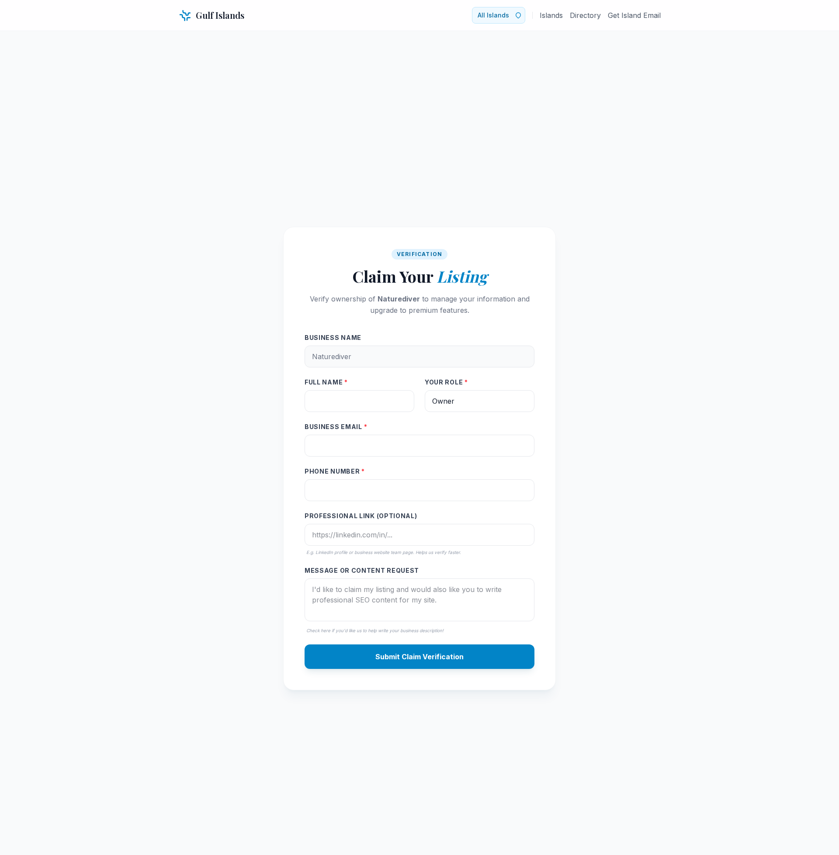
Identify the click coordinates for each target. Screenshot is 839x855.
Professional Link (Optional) (361, 515)
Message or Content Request (362, 570)
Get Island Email (634, 15)
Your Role (446, 382)
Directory (585, 15)
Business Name (333, 337)
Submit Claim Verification (419, 656)
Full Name (326, 382)
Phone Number (335, 471)
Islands (551, 15)
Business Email (336, 426)
